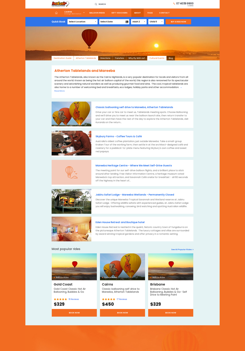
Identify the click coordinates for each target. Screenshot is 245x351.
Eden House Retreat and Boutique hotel (120, 222)
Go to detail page (74, 284)
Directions (105, 58)
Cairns (68, 11)
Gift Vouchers (119, 12)
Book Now (74, 312)
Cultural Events (156, 58)
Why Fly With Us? (136, 58)
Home (56, 12)
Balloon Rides (97, 12)
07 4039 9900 (184, 4)
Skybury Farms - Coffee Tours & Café (119, 136)
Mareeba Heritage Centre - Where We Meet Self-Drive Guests (134, 165)
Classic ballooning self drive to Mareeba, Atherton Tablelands (134, 107)
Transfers (119, 58)
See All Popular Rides (181, 249)
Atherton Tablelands (86, 58)
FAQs (150, 12)
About (137, 12)
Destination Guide (62, 58)
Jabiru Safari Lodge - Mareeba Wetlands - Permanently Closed (135, 194)
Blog (171, 58)
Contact (164, 12)
